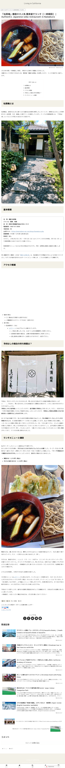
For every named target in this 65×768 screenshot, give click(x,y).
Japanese (51, 766)
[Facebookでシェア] (28, 618)
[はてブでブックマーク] (32, 618)
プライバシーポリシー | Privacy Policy (32, 762)
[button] (60, 431)
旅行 (4, 601)
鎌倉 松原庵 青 (24, 255)
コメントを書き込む (32, 743)
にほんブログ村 (6, 610)
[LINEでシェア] (36, 618)
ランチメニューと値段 (31, 95)
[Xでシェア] (24, 618)
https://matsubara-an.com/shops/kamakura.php (28, 231)
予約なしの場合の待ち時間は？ (33, 93)
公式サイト (12, 328)
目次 (30, 82)
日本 (9, 601)
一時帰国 (15, 601)
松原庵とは (28, 85)
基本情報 (27, 88)
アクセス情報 (28, 90)
